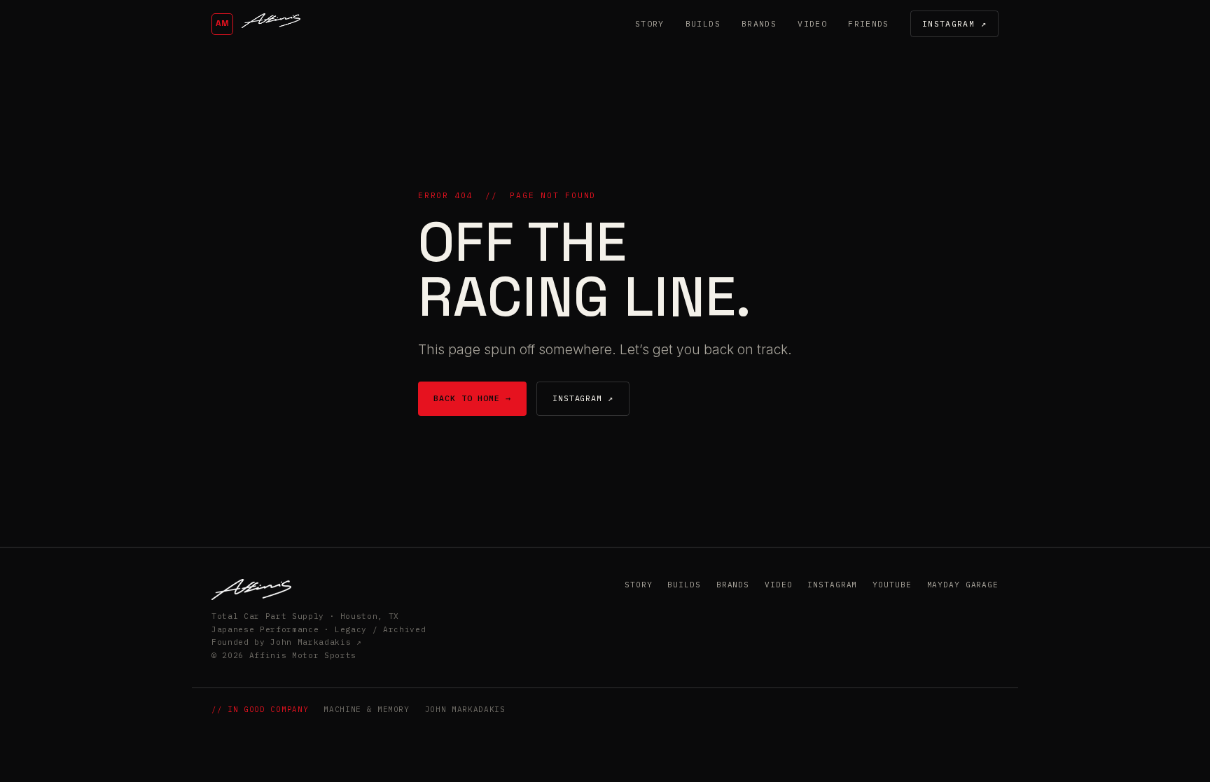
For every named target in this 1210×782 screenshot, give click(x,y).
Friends (868, 23)
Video (812, 23)
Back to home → (472, 398)
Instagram (832, 584)
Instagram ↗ (954, 23)
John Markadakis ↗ (315, 642)
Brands (759, 23)
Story (650, 23)
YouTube (891, 584)
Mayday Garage (963, 584)
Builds (703, 23)
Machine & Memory (367, 709)
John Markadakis (465, 709)
